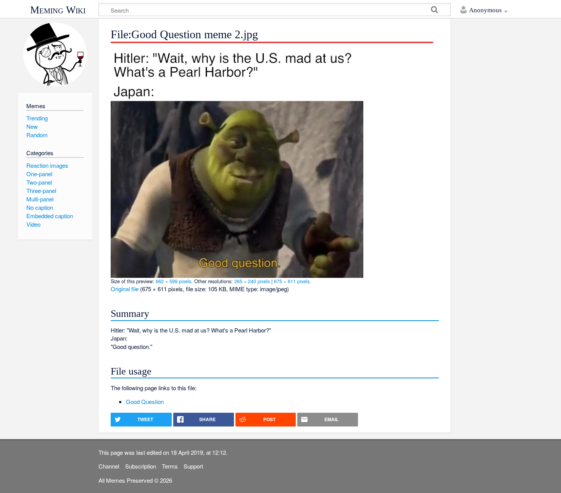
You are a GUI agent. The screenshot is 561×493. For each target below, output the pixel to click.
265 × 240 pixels (252, 281)
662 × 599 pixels (173, 281)
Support (193, 466)
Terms (170, 466)
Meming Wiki (57, 10)
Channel (108, 466)
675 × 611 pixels (292, 281)
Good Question (145, 401)
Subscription (140, 466)
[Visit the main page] (55, 54)
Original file (125, 289)
